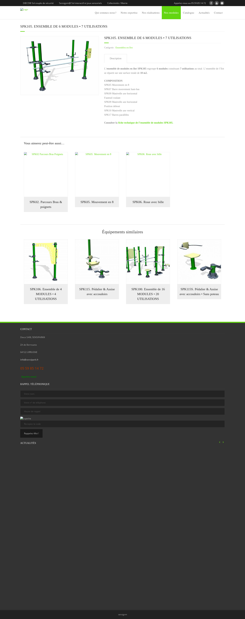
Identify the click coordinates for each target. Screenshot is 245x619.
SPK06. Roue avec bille (148, 202)
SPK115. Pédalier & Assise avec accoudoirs (97, 291)
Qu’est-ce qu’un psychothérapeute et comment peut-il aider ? (43, 557)
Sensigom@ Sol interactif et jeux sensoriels (80, 3)
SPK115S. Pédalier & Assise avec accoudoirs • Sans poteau (199, 291)
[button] (223, 442)
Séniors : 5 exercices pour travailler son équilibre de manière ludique (189, 516)
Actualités (204, 12)
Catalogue (188, 12)
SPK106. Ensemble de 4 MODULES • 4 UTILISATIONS (46, 294)
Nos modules (171, 12)
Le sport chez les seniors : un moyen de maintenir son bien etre (140, 480)
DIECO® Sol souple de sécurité (38, 3)
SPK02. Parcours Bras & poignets (46, 204)
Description (115, 58)
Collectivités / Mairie (117, 3)
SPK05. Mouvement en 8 (97, 202)
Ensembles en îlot (124, 47)
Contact (218, 12)
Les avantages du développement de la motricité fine (140, 557)
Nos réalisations (151, 12)
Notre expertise (129, 12)
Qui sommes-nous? (105, 12)
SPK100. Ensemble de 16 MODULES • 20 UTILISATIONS (148, 294)
